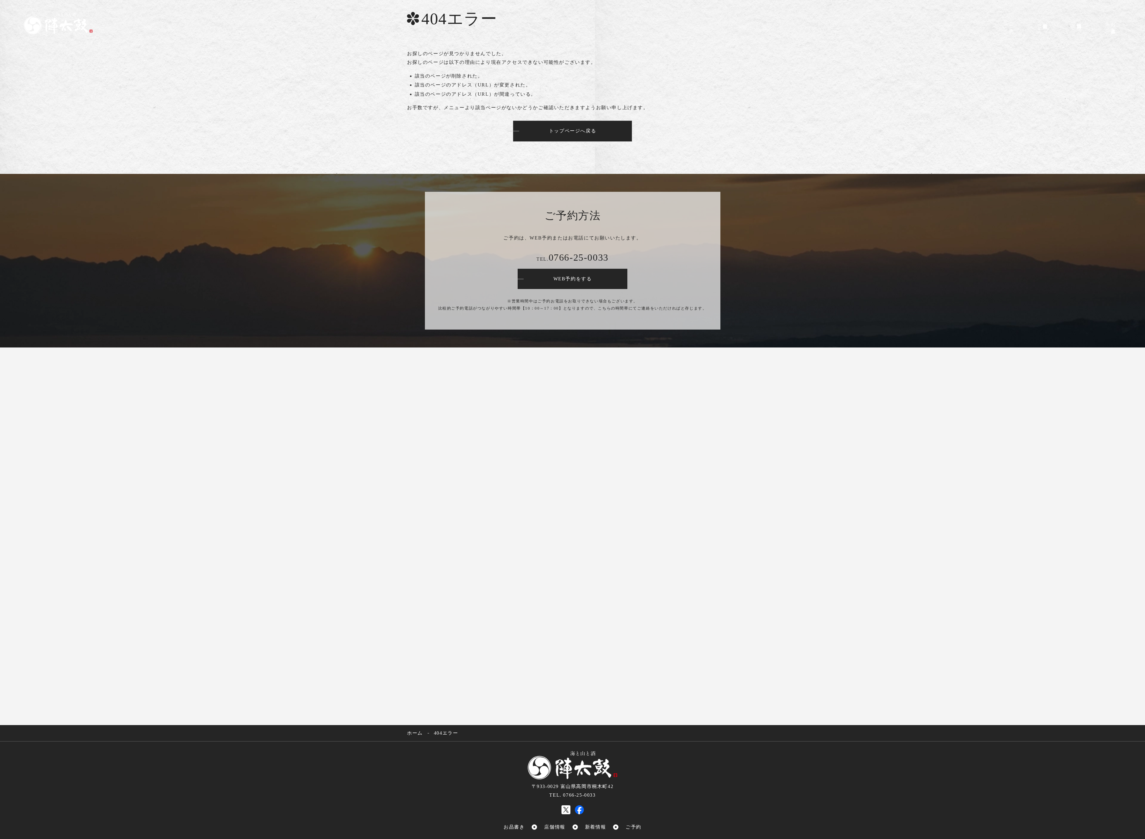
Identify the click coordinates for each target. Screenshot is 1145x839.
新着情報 (1042, 26)
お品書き (1110, 26)
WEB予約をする (572, 278)
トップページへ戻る (572, 130)
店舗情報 (1076, 28)
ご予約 (1008, 30)
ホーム (415, 733)
